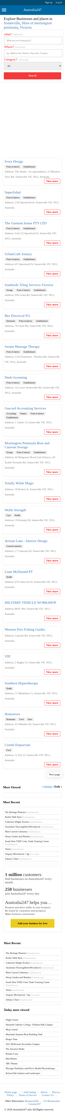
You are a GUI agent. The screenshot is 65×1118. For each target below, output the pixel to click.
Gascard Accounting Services (25, 408)
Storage (9, 290)
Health (17, 515)
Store (30, 719)
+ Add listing (29, 1092)
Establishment (29, 167)
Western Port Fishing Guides (25, 629)
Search (32, 75)
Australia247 (32, 10)
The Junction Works (15, 1049)
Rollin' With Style (20, 817)
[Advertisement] (32, 122)
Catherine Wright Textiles (23, 822)
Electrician (10, 321)
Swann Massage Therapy (22, 346)
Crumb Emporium (17, 745)
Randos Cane (12, 1053)
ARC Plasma (12, 1063)
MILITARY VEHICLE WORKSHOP (30, 602)
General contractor (13, 546)
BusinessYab (32, 1101)
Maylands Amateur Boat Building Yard (24, 1034)
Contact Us (48, 1095)
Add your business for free (32, 923)
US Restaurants (52, 1101)
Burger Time (12, 1039)
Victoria (26, 27)
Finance (23, 413)
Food (21, 719)
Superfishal (13, 192)
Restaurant (10, 719)
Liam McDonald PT (19, 572)
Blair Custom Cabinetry (22, 831)
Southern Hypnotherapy (21, 683)
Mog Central (12, 1029)
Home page (11, 1092)
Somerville (12, 23)
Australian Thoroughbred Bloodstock (29, 826)
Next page (54, 774)
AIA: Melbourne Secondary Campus (23, 1044)
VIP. (8, 656)
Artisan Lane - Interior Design (26, 541)
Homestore (12, 714)
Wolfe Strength (15, 510)
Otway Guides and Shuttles (24, 836)
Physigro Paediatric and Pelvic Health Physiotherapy (30, 1068)
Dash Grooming (16, 377)
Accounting (11, 413)
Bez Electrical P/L (18, 316)
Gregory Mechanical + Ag (22, 854)
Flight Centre (12, 1020)
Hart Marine (11, 1058)
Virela (14, 849)
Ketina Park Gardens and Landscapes (23, 1073)
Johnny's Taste (18, 858)
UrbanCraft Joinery (18, 254)
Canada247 (34, 1104)
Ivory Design (14, 161)
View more (52, 181)
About (44, 1092)
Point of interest (12, 167)
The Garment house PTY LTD (25, 223)
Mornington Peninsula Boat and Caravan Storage (27, 445)
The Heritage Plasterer (22, 812)
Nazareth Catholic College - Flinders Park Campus (29, 1024)
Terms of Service (28, 1095)
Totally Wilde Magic (19, 483)
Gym (8, 515)
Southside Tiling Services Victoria (29, 285)
